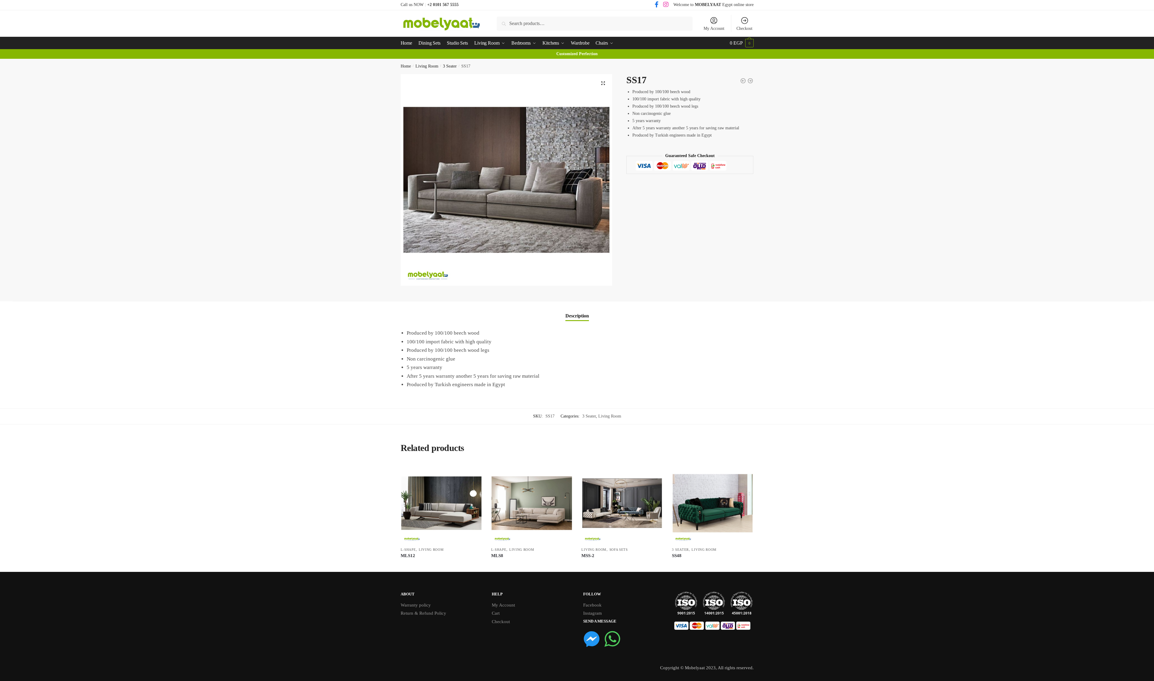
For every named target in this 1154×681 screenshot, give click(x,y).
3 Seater (450, 66)
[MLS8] (532, 503)
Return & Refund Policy (423, 613)
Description (577, 315)
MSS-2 (587, 555)
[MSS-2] (622, 503)
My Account (714, 28)
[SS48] (712, 503)
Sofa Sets (618, 549)
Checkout (744, 28)
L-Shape (408, 549)
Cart (496, 613)
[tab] (577, 310)
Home (406, 66)
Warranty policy (416, 605)
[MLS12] (441, 503)
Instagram (592, 613)
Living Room (426, 66)
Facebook (592, 605)
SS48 (677, 555)
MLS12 (408, 555)
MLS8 (497, 555)
